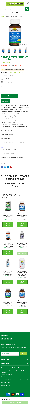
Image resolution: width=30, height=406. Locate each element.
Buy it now (5, 101)
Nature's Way (6, 62)
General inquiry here (6, 382)
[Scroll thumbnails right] (27, 50)
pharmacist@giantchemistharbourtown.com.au (16, 379)
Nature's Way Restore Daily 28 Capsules (7, 302)
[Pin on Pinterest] (11, 167)
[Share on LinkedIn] (8, 167)
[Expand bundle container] (27, 399)
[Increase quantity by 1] (15, 90)
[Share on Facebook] (2, 167)
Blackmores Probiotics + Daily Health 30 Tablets (8, 245)
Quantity (3, 86)
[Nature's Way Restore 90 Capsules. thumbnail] (3, 50)
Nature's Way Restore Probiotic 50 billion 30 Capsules (22, 303)
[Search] (27, 9)
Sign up (24, 353)
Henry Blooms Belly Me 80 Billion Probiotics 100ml (22, 245)
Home (2, 16)
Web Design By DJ (5, 385)
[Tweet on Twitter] (5, 167)
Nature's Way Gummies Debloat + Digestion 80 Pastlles (8, 216)
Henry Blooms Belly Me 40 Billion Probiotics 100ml (8, 273)
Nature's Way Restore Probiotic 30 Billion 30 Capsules (22, 216)
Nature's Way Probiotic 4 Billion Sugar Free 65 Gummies (22, 273)
